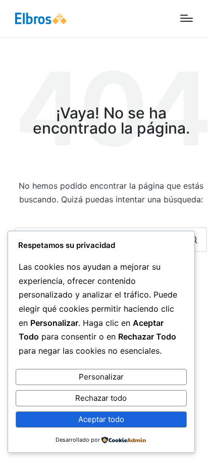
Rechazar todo (101, 398)
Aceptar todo (101, 419)
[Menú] (186, 18)
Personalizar (101, 377)
